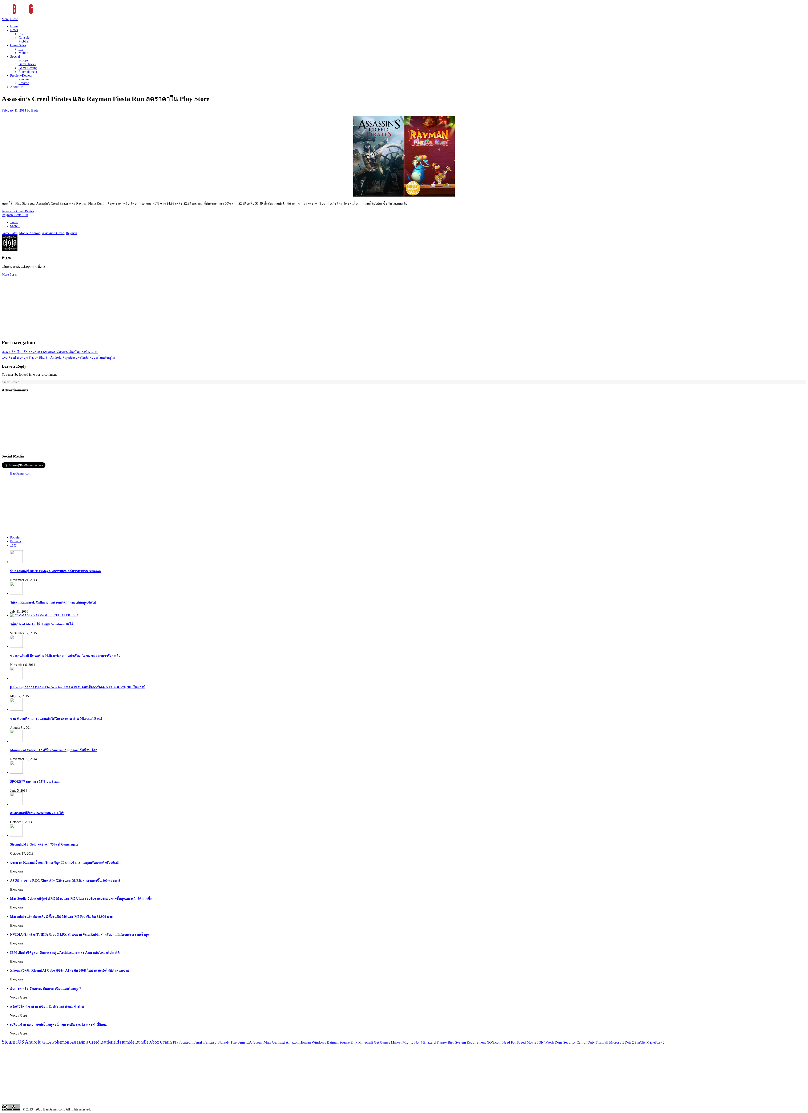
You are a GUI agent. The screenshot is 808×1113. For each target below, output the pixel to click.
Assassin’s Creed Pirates (18, 211)
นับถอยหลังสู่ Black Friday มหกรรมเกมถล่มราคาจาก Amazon (55, 571)
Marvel (396, 1042)
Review (24, 83)
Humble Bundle (134, 1042)
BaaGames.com (20, 473)
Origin (166, 1042)
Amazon (292, 1042)
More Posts (9, 274)
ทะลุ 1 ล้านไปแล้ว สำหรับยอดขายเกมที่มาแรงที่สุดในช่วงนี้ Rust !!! (50, 352)
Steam (8, 1042)
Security (569, 1042)
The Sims (238, 1042)
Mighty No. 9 (412, 1042)
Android (34, 233)
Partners (15, 541)
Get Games (382, 1042)
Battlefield (109, 1042)
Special (15, 56)
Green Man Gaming (269, 1042)
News (14, 30)
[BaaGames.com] (39, 15)
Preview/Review (21, 75)
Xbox (154, 1042)
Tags (13, 545)
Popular (15, 537)
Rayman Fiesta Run (15, 215)
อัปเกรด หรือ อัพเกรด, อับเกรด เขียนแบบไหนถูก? (45, 988)
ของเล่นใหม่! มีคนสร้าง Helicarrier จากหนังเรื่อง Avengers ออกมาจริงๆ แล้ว (65, 655)
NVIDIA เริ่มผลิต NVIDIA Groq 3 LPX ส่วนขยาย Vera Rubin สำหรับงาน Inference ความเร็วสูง (79, 934)
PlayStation (183, 1042)
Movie (531, 1042)
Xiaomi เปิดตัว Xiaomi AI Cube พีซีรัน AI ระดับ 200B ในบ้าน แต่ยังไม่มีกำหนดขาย (69, 970)
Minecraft (365, 1042)
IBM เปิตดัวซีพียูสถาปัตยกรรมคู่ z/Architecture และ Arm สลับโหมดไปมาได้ (65, 952)
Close (14, 19)
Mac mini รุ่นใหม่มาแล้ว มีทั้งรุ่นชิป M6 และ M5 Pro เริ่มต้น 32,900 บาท (61, 916)
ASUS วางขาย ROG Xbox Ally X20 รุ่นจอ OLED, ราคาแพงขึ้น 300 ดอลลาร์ (65, 880)
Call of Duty (586, 1042)
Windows (319, 1042)
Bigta (34, 110)
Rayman (71, 233)
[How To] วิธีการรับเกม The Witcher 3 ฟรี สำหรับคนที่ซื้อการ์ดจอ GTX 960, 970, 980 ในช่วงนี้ (77, 687)
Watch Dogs (553, 1042)
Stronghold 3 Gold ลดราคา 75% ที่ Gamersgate (44, 844)
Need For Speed (514, 1042)
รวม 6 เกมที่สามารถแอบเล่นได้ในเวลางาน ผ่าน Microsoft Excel (56, 718)
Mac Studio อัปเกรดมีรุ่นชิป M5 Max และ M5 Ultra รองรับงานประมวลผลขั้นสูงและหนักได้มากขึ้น (81, 898)
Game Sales (18, 45)
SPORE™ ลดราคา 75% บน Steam (35, 781)
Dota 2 (629, 1042)
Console (24, 37)
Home (14, 26)
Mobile (23, 41)
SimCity (640, 1042)
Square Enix (348, 1042)
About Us (16, 87)
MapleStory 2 (655, 1042)
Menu (5, 19)
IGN (540, 1042)
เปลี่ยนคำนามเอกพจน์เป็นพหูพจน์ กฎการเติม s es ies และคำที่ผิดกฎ (58, 1024)
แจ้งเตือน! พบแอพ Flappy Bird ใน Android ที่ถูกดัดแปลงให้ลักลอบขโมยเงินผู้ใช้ (58, 357)
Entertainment (28, 71)
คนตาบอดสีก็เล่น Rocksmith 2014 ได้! (37, 813)
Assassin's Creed (53, 233)
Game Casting (28, 68)
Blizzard (429, 1042)
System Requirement (470, 1042)
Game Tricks (27, 64)
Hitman (305, 1042)
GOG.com (494, 1042)
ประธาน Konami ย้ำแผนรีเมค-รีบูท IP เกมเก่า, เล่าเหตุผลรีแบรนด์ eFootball (64, 862)
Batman (333, 1042)
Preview (24, 79)
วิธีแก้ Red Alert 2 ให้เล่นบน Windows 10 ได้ (41, 624)
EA (249, 1042)
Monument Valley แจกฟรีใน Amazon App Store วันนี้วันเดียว (53, 750)
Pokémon (60, 1042)
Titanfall (602, 1042)
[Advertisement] (404, 306)
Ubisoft (223, 1042)
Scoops (23, 60)
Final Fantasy (205, 1042)
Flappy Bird (445, 1042)
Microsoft (616, 1042)
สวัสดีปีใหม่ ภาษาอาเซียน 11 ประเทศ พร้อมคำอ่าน (47, 1006)
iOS (20, 1042)
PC (21, 34)
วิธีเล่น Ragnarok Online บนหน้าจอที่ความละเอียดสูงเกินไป (53, 602)
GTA (46, 1042)
